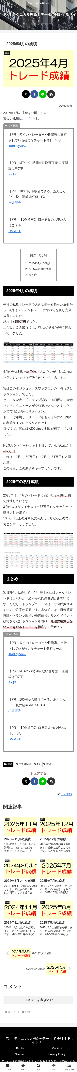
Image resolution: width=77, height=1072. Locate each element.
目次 (33, 255)
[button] (51, 94)
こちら (27, 118)
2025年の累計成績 (39, 269)
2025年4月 (25, 764)
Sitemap (20, 1054)
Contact (57, 1048)
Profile (20, 1048)
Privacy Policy (57, 1054)
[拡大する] (69, 347)
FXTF (12, 174)
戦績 (10, 764)
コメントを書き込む (38, 1000)
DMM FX (14, 231)
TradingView (17, 146)
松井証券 (14, 202)
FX (38, 764)
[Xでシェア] (26, 94)
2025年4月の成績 (39, 263)
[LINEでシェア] (43, 94)
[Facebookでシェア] (34, 94)
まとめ (32, 274)
